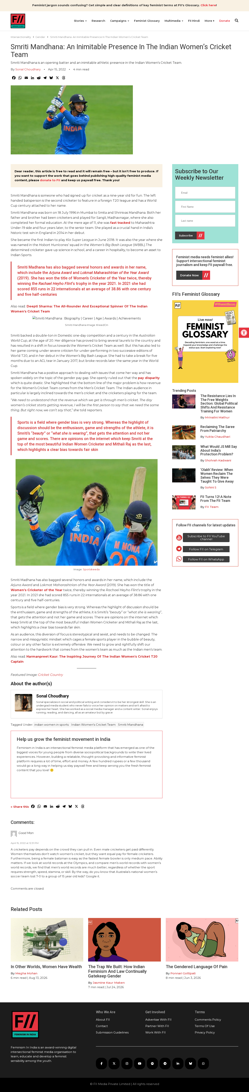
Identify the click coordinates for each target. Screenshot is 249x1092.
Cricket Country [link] (50, 675)
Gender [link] (40, 36)
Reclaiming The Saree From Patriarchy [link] (217, 429)
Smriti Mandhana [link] (130, 724)
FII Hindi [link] (194, 21)
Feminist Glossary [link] (147, 21)
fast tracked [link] (120, 223)
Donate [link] (224, 21)
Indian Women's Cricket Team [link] (93, 724)
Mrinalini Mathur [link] (217, 417)
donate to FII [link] (50, 180)
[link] (244, 333)
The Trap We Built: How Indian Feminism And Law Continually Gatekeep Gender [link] (117, 971)
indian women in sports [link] (51, 724)
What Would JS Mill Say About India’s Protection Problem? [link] (218, 450)
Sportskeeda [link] (91, 569)
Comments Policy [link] (208, 1019)
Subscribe (186, 235)
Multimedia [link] (173, 21)
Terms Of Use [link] (205, 1026)
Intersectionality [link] (21, 36)
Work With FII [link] (155, 1032)
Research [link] (98, 21)
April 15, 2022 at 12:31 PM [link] (25, 843)
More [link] (209, 21)
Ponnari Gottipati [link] (183, 973)
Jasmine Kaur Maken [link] (109, 982)
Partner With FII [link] (157, 1026)
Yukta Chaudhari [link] (217, 436)
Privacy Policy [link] (205, 1032)
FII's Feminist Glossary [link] (196, 294)
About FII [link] (103, 1019)
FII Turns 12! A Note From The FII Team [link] (215, 499)
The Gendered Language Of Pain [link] (196, 966)
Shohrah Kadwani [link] (218, 460)
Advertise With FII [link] (158, 1019)
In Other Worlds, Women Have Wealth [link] (46, 966)
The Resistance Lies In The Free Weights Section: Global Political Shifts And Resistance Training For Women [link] (219, 403)
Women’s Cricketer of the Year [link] (36, 590)
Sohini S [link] (210, 487)
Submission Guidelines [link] (112, 1032)
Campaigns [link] (118, 21)
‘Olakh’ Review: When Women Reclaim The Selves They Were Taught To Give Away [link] (217, 475)
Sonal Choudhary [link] (28, 69)
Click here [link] (208, 5)
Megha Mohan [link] (26, 973)
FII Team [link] (211, 507)
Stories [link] (79, 21)
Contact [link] (102, 1026)
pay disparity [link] (149, 378)
